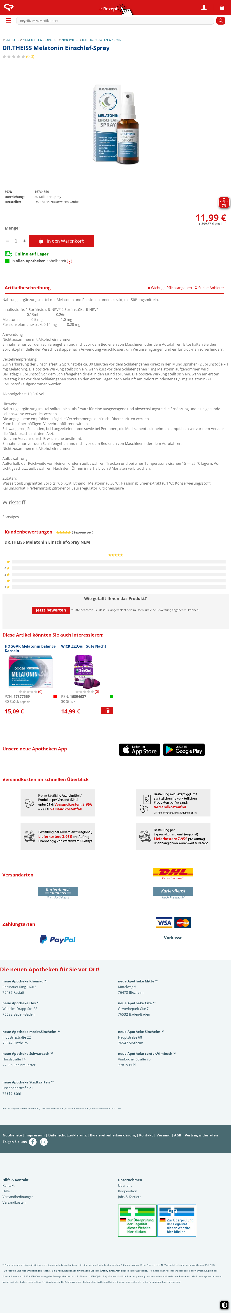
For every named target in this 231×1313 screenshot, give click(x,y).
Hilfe (6, 1191)
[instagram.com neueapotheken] (44, 1141)
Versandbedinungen (18, 1196)
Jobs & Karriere (129, 1196)
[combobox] (116, 21)
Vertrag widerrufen (201, 1135)
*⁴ (147, 1053)
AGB (177, 1135)
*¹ (141, 1031)
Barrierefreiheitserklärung (113, 1135)
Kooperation (127, 1191)
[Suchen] (220, 21)
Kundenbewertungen (28, 532)
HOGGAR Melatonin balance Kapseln (30, 648)
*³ (27, 1053)
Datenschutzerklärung (67, 1135)
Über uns (125, 1185)
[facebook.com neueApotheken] (33, 1141)
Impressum (35, 1135)
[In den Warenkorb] (107, 710)
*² (24, 981)
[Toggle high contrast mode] (224, 1305)
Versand (164, 1135)
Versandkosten (13, 1202)
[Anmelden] (204, 7)
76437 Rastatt (13, 992)
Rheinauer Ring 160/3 (19, 986)
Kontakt (146, 1135)
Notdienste (12, 1135)
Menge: (12, 228)
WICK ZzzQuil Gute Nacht (83, 646)
